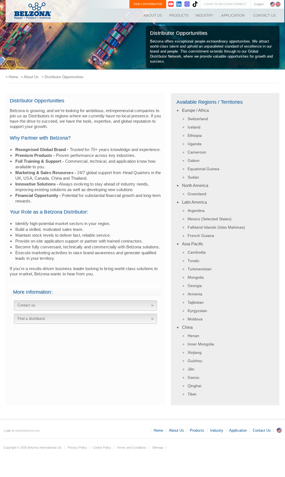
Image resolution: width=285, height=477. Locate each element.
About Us (152, 15)
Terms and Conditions (131, 447)
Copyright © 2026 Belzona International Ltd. (32, 447)
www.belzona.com (32, 11)
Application (233, 15)
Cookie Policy (102, 447)
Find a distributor (31, 319)
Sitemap (157, 447)
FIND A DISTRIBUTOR (148, 4)
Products (179, 15)
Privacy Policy (77, 447)
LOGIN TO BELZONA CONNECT (225, 4)
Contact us (26, 305)
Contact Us (264, 15)
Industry (204, 15)
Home (158, 430)
